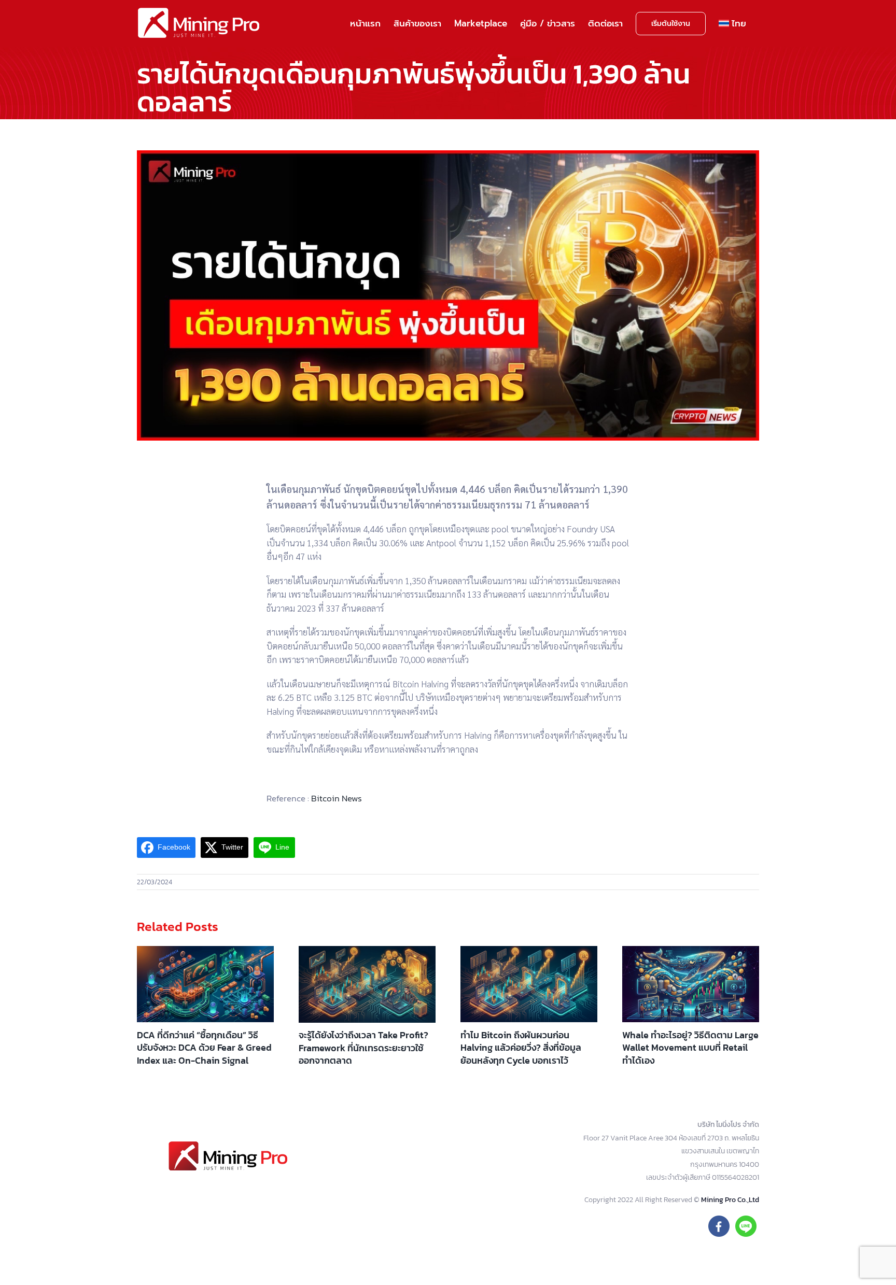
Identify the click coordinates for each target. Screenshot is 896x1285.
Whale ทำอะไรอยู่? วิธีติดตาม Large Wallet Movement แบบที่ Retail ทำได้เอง (690, 1047)
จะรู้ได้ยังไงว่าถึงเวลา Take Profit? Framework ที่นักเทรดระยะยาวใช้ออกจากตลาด (363, 1047)
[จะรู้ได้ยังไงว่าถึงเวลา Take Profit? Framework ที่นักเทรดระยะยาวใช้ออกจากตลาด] (367, 984)
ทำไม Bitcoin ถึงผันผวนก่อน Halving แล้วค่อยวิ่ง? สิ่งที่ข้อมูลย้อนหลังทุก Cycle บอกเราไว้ (520, 1047)
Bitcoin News (336, 798)
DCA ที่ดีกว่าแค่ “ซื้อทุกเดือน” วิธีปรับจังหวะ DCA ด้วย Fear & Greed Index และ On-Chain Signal (204, 1047)
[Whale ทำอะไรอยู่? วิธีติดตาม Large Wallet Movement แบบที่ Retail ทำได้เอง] (690, 984)
